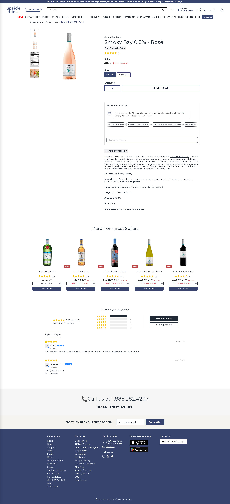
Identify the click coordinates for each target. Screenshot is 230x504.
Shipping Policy (82, 460)
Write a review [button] (164, 319)
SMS (77, 477)
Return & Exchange (85, 464)
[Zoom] (68, 56)
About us (79, 467)
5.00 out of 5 (72, 320)
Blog (197, 17)
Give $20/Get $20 (185, 17)
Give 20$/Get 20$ (56, 480)
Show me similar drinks (141, 124)
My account (81, 480)
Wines (45, 17)
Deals (20, 17)
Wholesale (208, 17)
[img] (51, 342)
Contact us (80, 454)
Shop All (29, 17)
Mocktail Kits (169, 17)
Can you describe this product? (170, 124)
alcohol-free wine (179, 156)
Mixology (95, 17)
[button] (110, 53)
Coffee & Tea (129, 17)
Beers (65, 17)
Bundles (156, 17)
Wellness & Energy (112, 17)
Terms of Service (83, 470)
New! (37, 17)
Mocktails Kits (54, 477)
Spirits (55, 17)
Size (106, 70)
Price (107, 59)
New (49, 444)
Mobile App (80, 457)
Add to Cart (47, 288)
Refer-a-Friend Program (87, 447)
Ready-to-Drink (79, 17)
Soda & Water (143, 17)
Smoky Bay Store (112, 37)
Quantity (109, 83)
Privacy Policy (82, 473)
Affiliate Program (83, 444)
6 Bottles (124, 74)
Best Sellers (126, 228)
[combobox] (107, 9)
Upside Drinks (36, 22)
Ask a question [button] (164, 325)
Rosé (56, 22)
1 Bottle (110, 74)
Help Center (81, 451)
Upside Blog (81, 441)
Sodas (50, 467)
